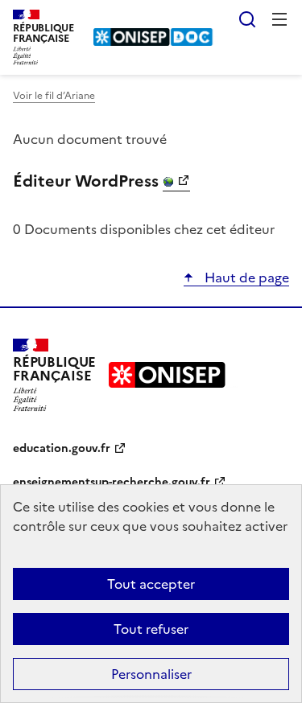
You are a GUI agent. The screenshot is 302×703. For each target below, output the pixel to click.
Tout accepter (151, 584)
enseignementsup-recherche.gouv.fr (111, 482)
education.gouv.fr (61, 448)
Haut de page (245, 277)
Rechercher (247, 19)
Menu (279, 19)
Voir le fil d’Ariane (54, 95)
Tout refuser (151, 629)
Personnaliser (151, 674)
